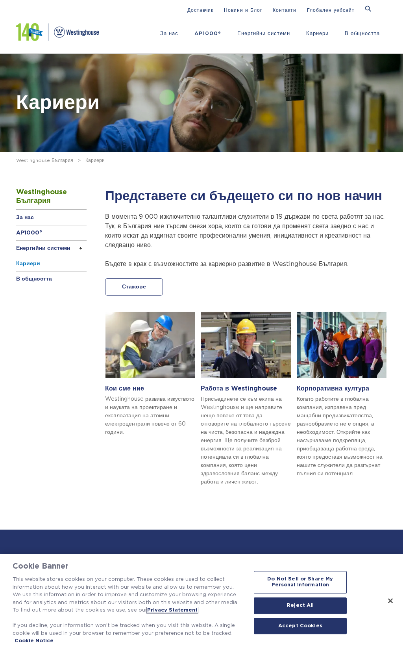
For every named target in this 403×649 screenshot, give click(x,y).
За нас (169, 33)
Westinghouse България (44, 160)
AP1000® (207, 33)
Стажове (134, 287)
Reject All (300, 605)
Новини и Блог (243, 10)
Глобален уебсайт (331, 10)
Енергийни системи (263, 33)
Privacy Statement (172, 610)
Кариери (317, 33)
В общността (362, 33)
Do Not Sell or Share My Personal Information (300, 582)
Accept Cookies (300, 626)
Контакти (284, 10)
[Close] (390, 600)
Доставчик (200, 10)
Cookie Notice (34, 640)
